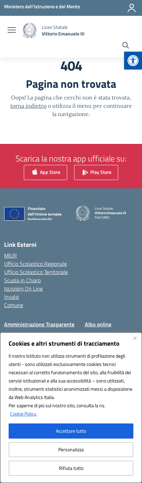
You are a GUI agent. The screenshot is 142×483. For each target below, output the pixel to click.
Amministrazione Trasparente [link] (39, 324)
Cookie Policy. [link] (23, 413)
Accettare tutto (71, 430)
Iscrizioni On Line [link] (23, 288)
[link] (133, 61)
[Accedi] (131, 7)
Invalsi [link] (11, 297)
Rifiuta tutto (71, 468)
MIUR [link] (10, 255)
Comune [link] (13, 305)
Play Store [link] (100, 172)
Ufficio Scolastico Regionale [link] (35, 264)
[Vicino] (135, 338)
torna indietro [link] (28, 105)
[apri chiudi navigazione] (12, 31)
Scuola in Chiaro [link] (22, 280)
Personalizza (71, 449)
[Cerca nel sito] (125, 46)
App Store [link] (49, 172)
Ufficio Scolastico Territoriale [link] (36, 272)
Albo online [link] (98, 324)
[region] (71, 407)
